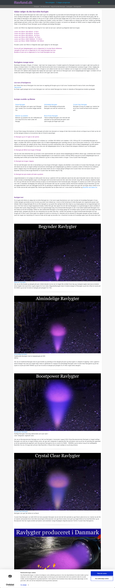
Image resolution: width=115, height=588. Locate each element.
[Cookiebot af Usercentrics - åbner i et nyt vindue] (10, 585)
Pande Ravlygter (20, 104)
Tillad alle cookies (102, 573)
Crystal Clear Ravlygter (80, 104)
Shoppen (36, 6)
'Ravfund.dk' (17, 87)
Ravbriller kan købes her (90, 187)
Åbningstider (77, 6)
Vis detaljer (23, 585)
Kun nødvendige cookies (102, 578)
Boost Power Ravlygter (51, 116)
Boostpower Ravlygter (20, 432)
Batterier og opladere (21, 116)
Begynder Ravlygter (20, 282)
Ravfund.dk (23, 2)
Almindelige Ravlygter (50, 104)
